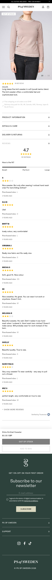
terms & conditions (31, 501)
